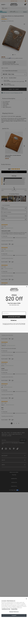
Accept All (14, 615)
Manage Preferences (14, 611)
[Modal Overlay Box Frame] (14, 309)
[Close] (26, 598)
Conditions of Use (6, 609)
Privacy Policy (14, 609)
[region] (14, 607)
